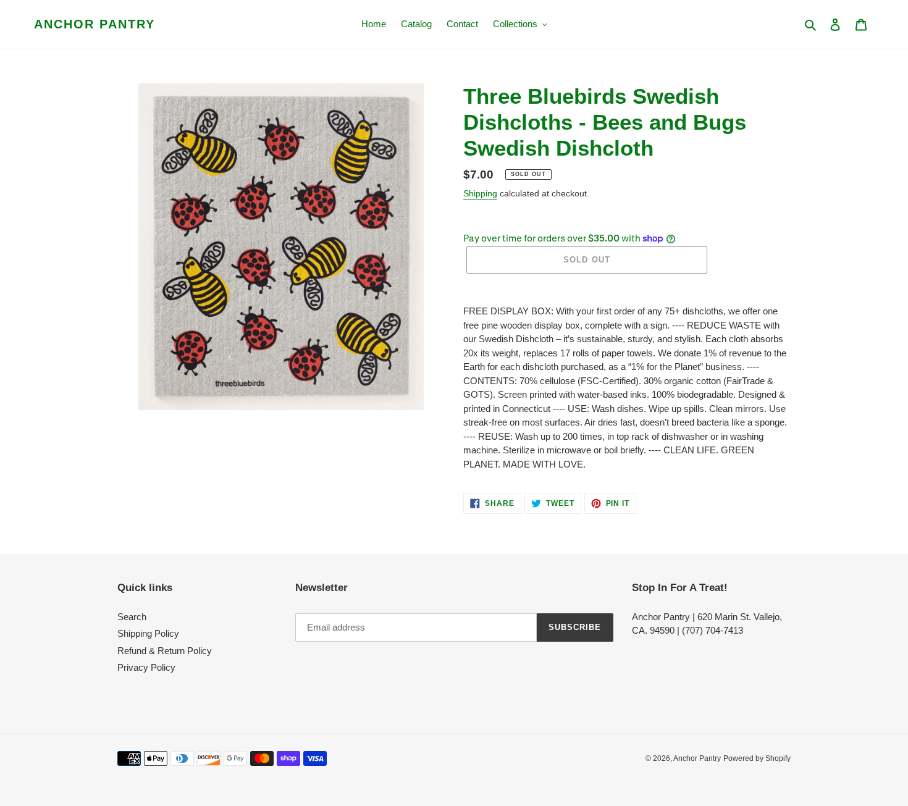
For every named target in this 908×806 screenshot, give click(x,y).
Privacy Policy (146, 667)
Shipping (480, 193)
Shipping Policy (148, 633)
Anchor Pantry (94, 24)
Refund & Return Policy (164, 650)
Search (131, 616)
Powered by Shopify (757, 758)
